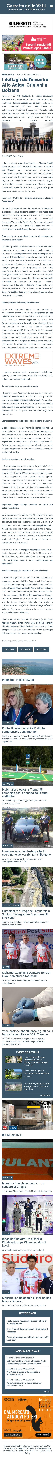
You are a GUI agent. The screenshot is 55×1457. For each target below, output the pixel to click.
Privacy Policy (40, 1451)
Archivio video (45, 1095)
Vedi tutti (47, 1391)
